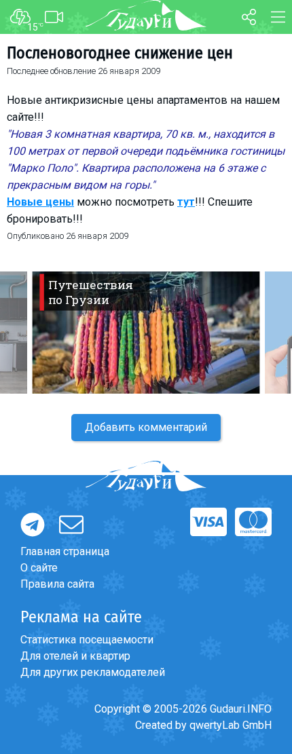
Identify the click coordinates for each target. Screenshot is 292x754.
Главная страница (64, 551)
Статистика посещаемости (86, 639)
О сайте (39, 567)
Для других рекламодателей (92, 672)
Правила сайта (57, 584)
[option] (146, 332)
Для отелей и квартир (75, 655)
